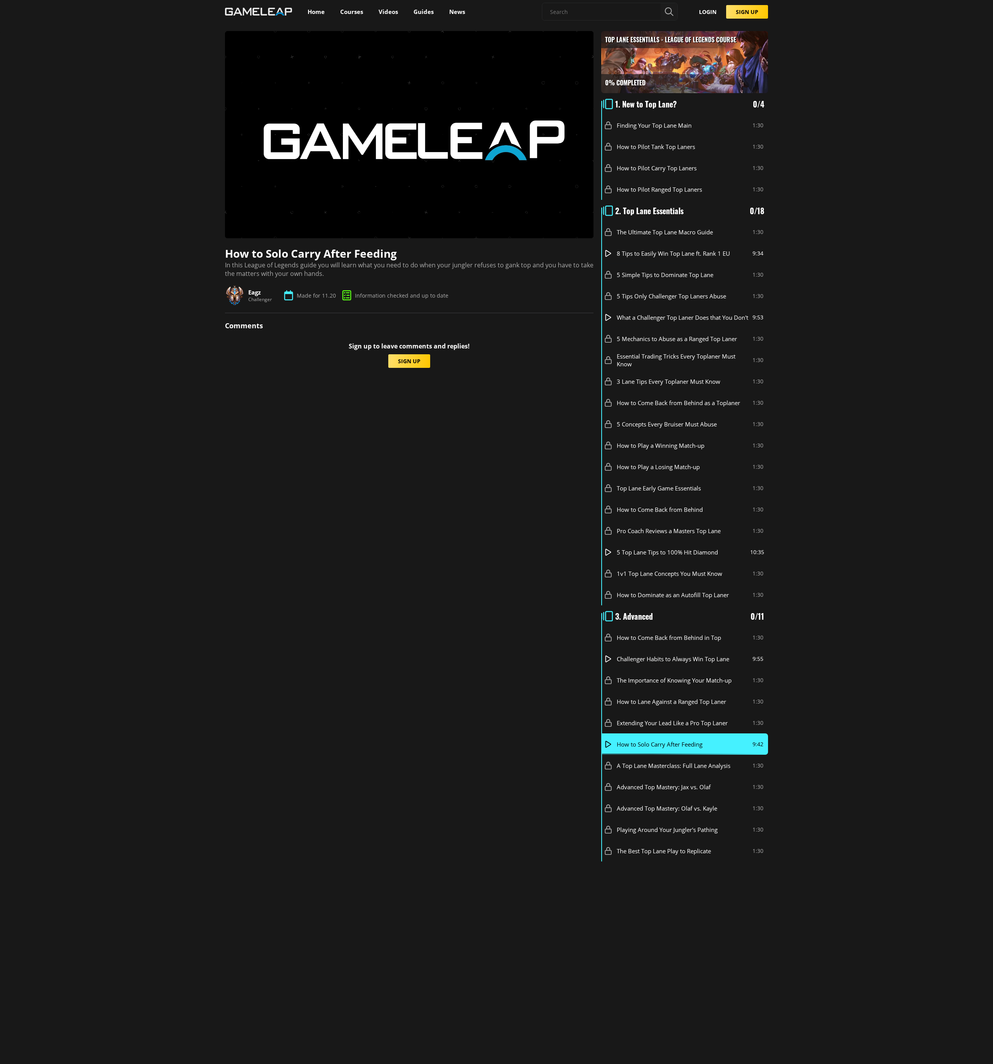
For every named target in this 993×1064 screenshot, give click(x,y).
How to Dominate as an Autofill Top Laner (673, 595)
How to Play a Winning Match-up (660, 445)
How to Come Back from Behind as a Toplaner (678, 403)
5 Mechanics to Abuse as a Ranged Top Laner (677, 339)
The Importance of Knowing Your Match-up (674, 680)
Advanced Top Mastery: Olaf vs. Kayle (667, 808)
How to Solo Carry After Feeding (659, 744)
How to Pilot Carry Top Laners (657, 168)
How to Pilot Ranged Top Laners (659, 189)
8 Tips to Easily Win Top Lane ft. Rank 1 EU (673, 253)
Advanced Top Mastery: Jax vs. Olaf (664, 787)
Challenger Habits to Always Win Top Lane (673, 659)
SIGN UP (747, 12)
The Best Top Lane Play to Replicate (664, 851)
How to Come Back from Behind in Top (669, 637)
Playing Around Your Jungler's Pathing (667, 830)
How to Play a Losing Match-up (658, 467)
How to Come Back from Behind (660, 509)
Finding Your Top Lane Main (654, 125)
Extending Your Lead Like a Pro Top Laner (672, 723)
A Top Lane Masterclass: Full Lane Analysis (673, 765)
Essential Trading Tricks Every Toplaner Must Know (676, 360)
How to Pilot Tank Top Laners (656, 147)
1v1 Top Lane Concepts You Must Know (669, 573)
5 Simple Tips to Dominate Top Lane (665, 275)
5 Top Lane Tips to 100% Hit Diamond (667, 552)
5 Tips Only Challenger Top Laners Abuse (671, 296)
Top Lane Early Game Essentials (659, 488)
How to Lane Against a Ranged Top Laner (671, 701)
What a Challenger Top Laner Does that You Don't (682, 317)
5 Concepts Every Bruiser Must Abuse (667, 424)
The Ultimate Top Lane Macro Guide (665, 232)
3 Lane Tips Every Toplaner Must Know (668, 381)
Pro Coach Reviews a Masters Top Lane (669, 531)
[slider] (365, 228)
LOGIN (707, 12)
